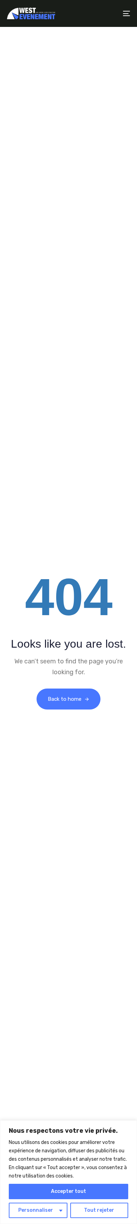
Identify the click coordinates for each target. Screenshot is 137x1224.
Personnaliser (35, 1210)
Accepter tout (68, 1191)
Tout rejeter (99, 1210)
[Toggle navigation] (109, 13)
